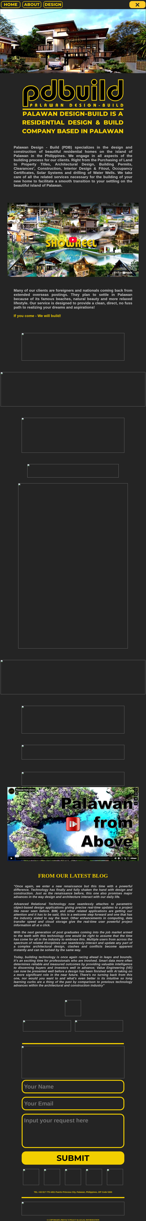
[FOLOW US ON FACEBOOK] (94, 1184)
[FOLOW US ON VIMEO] (52, 1184)
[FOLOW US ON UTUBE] (31, 1184)
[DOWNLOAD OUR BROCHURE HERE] (73, 359)
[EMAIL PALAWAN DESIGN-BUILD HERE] (73, 732)
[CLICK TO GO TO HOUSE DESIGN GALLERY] (99, 1030)
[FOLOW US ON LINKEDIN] (73, 1184)
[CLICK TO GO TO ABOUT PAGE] (31, 7)
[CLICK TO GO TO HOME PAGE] (10, 7)
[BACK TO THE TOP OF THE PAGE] (73, 1015)
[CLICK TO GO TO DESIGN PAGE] (53, 7)
